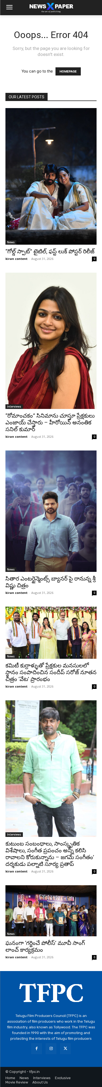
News (11, 242)
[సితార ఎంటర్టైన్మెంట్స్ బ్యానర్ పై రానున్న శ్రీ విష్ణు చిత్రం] (51, 511)
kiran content (16, 259)
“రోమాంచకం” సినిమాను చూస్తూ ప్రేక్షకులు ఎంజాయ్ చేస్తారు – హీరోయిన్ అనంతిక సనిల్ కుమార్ (50, 422)
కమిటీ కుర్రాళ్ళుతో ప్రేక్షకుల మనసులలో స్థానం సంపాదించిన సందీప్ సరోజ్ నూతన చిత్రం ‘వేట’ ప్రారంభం (51, 672)
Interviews (14, 406)
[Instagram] (51, 1048)
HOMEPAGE (68, 71)
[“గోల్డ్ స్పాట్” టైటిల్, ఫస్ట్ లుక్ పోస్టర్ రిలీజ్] (51, 176)
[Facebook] (36, 1048)
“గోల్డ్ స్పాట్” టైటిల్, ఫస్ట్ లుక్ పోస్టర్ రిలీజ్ (49, 251)
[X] (65, 1048)
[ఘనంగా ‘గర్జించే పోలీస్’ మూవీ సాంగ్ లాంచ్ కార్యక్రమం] (51, 910)
